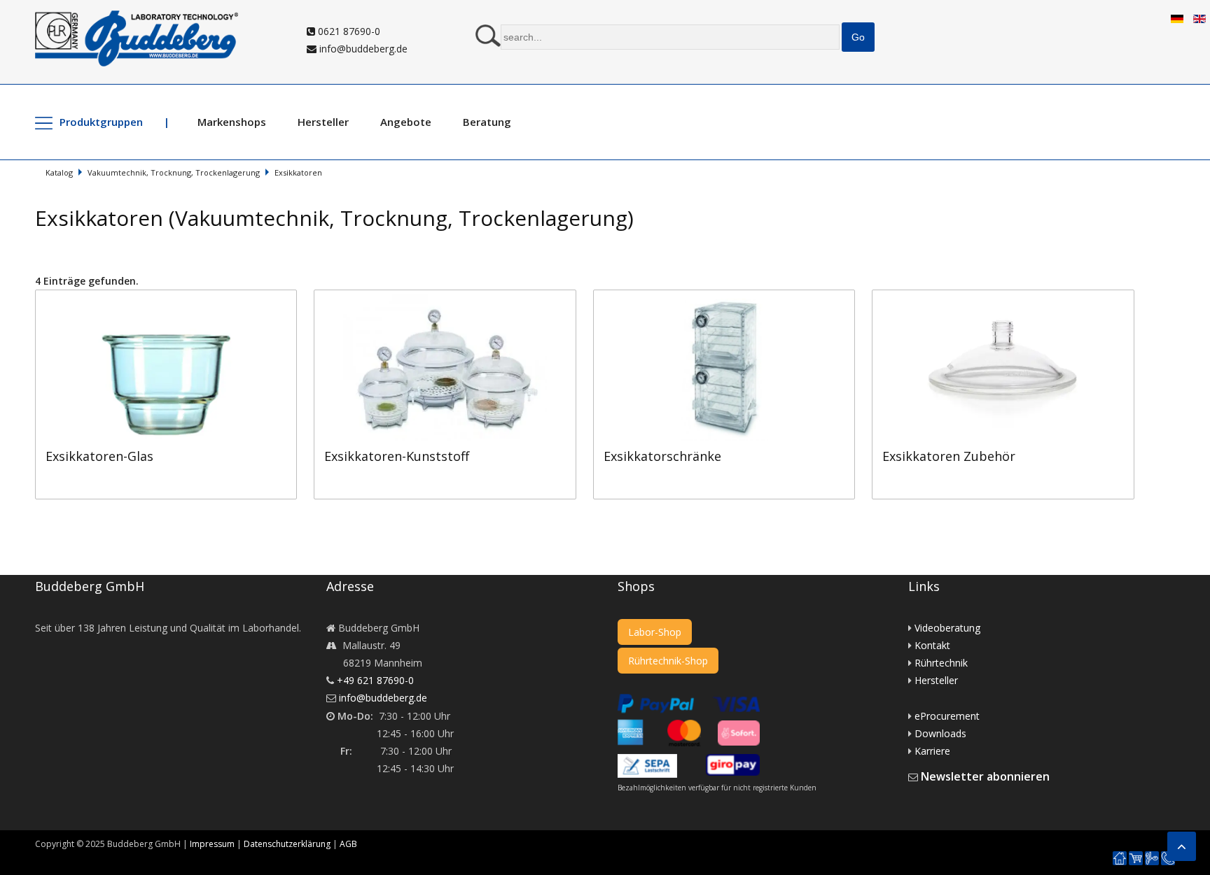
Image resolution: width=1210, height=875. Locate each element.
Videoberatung (947, 627)
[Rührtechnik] (1152, 858)
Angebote (405, 122)
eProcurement (947, 716)
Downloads (940, 733)
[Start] (1120, 858)
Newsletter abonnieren (985, 776)
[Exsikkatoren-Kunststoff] (453, 298)
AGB (348, 844)
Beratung (487, 122)
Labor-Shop (654, 632)
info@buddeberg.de (362, 48)
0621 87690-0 (347, 31)
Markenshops (231, 122)
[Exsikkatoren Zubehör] (1010, 298)
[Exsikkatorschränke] (732, 298)
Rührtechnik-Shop (668, 660)
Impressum (212, 844)
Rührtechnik (941, 662)
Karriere (932, 750)
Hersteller (323, 122)
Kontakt (932, 645)
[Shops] (1136, 858)
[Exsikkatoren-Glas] (174, 298)
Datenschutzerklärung (287, 844)
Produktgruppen (101, 122)
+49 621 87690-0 (375, 680)
